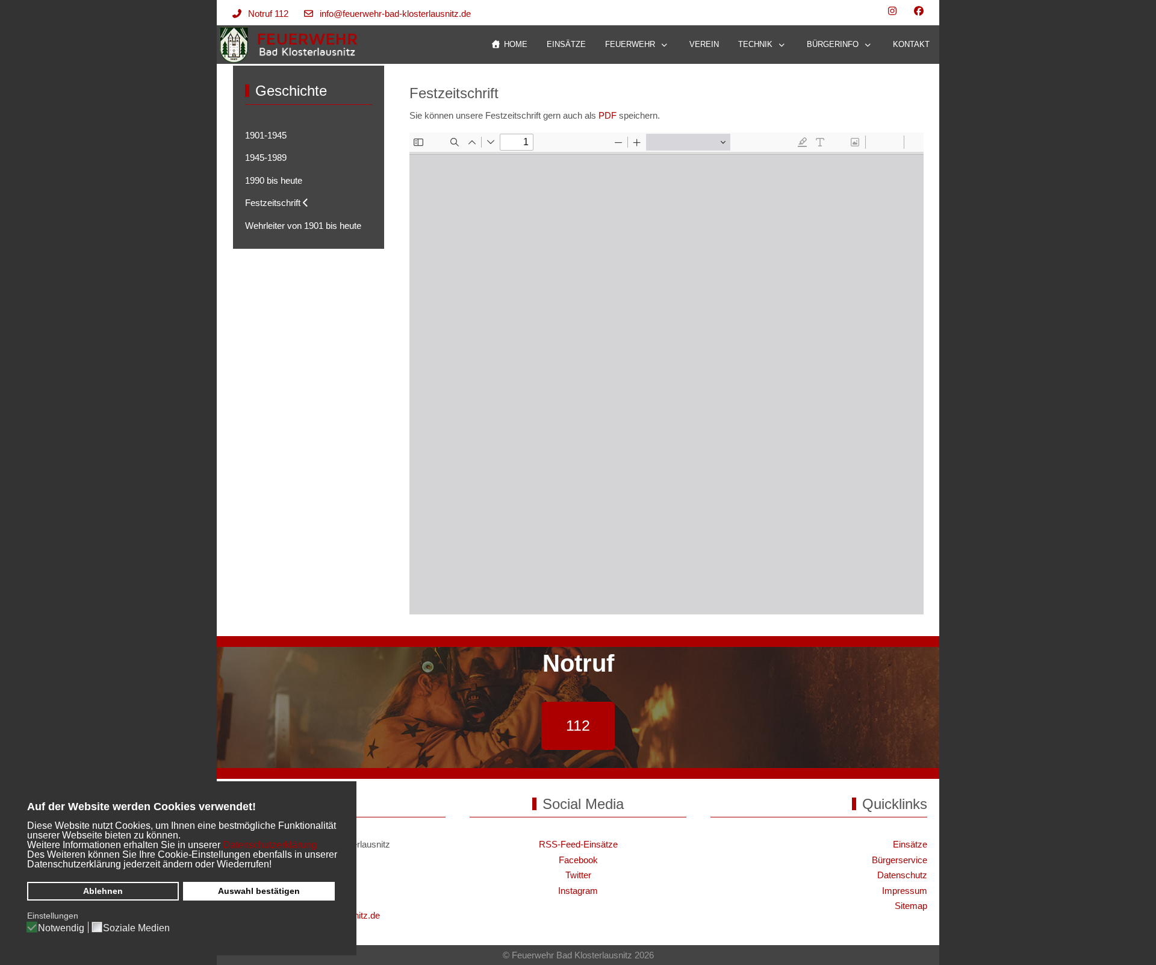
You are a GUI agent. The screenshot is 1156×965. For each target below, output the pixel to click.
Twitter (578, 875)
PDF (607, 115)
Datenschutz (902, 875)
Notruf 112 (268, 13)
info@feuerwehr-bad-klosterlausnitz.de (395, 13)
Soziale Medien (136, 928)
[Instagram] (892, 11)
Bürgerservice (899, 860)
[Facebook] (919, 11)
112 (578, 725)
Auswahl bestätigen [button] (259, 891)
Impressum (904, 890)
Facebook (578, 860)
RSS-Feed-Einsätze (578, 844)
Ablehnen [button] (103, 891)
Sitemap (911, 906)
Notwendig (61, 928)
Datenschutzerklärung (270, 845)
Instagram (578, 890)
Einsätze (910, 844)
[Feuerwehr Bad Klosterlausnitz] (289, 44)
